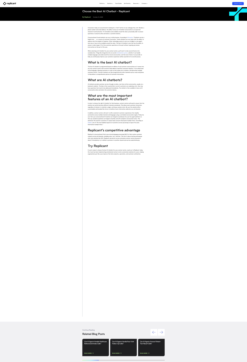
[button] (102, 3)
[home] (26, 3)
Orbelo (90, 122)
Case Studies (118, 3)
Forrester (130, 37)
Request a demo (238, 3)
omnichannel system (122, 53)
